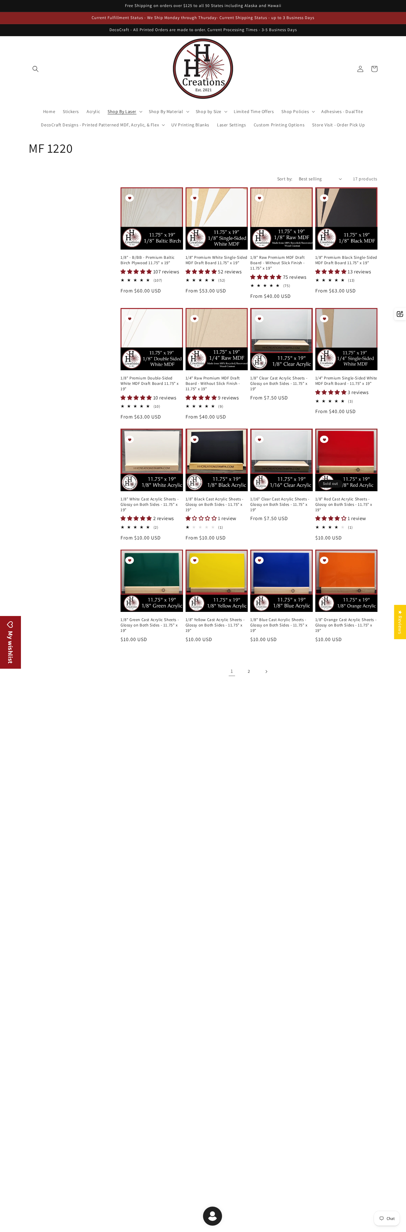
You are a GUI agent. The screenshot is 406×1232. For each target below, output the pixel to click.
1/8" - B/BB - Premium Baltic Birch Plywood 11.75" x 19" (148, 260)
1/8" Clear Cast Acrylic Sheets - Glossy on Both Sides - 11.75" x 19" (279, 384)
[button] (36, 69)
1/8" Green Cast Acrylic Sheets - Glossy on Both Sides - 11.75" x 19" (150, 625)
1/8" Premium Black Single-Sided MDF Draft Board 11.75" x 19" (346, 260)
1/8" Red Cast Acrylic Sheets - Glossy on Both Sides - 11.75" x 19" (344, 504)
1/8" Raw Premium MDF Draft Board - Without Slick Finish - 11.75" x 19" (277, 263)
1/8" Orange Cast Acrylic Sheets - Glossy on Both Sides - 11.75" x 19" (346, 625)
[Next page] (266, 672)
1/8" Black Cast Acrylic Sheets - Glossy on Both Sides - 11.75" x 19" (215, 504)
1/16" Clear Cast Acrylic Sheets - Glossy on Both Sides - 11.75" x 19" (280, 504)
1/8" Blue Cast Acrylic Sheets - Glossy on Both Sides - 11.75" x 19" (279, 625)
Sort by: (284, 179)
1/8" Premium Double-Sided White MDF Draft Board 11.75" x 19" (150, 384)
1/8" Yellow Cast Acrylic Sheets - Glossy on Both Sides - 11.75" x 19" (215, 625)
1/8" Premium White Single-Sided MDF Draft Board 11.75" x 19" (217, 260)
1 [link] (232, 671)
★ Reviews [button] (400, 622)
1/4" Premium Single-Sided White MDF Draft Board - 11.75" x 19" (346, 381)
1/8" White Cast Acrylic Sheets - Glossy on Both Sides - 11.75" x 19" (150, 504)
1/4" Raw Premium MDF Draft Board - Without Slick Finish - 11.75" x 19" (213, 384)
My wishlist (10, 647)
